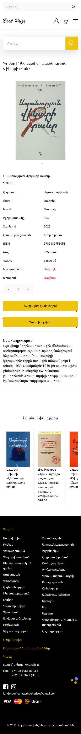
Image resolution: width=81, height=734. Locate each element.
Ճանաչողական (53, 563)
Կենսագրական (14, 551)
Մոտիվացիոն (12, 538)
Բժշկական (11, 625)
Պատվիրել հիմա (40, 322)
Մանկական (11, 575)
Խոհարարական (53, 569)
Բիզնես (8, 544)
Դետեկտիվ (28, 63)
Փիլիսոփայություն (15, 631)
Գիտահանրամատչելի (58, 576)
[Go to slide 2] (42, 163)
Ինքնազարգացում (16, 593)
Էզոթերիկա (50, 551)
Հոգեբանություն (14, 587)
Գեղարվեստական (16, 557)
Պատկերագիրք (14, 606)
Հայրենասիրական (55, 557)
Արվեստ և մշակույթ (17, 618)
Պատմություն (51, 538)
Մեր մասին (12, 639)
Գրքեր (9, 63)
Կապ (7, 656)
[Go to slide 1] (39, 163)
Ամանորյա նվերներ (56, 595)
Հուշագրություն (52, 631)
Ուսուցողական (52, 582)
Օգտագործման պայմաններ (26, 648)
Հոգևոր (8, 600)
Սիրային (48, 601)
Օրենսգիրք (50, 588)
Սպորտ (47, 613)
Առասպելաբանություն (58, 544)
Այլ (44, 607)
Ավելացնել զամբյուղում (40, 306)
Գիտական (10, 612)
